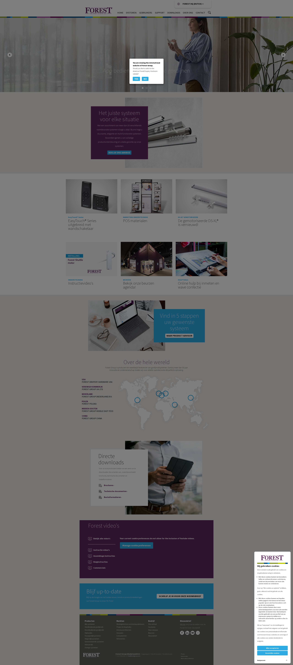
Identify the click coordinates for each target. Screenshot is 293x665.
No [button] (145, 78)
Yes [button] (136, 78)
